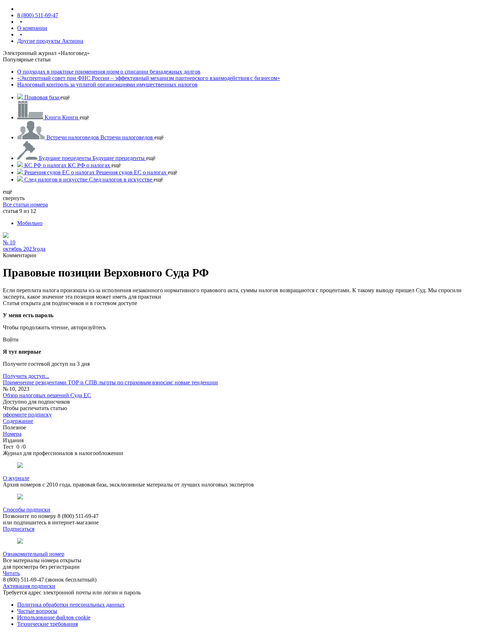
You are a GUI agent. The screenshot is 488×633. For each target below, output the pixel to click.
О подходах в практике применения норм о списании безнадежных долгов (108, 72)
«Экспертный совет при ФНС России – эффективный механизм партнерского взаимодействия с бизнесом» (148, 78)
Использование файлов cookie (53, 617)
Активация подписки (29, 586)
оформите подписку (27, 415)
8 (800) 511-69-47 (37, 15)
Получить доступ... (26, 376)
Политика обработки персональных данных (71, 605)
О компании (32, 28)
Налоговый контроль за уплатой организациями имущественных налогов (107, 84)
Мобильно (30, 223)
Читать (11, 573)
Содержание (18, 421)
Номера (12, 434)
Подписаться (18, 529)
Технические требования (47, 624)
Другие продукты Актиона (50, 41)
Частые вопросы (37, 611)
